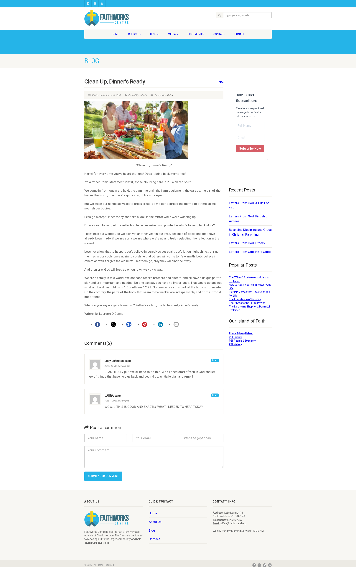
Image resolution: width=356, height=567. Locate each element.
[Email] (176, 324)
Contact (219, 34)
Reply (215, 360)
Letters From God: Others (247, 243)
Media (172, 34)
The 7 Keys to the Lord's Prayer (247, 302)
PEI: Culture (235, 337)
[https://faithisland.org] (113, 18)
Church (133, 34)
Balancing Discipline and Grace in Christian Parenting (250, 232)
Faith (170, 95)
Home (115, 34)
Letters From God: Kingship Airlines (248, 218)
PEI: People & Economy (242, 340)
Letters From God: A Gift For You (249, 205)
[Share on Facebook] (97, 324)
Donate (239, 34)
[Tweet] (113, 324)
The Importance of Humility (245, 299)
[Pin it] (144, 324)
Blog (153, 34)
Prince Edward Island (241, 333)
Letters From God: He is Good (250, 252)
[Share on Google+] (128, 324)
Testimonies (195, 34)
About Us (155, 522)
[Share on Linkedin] (160, 324)
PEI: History (235, 344)
